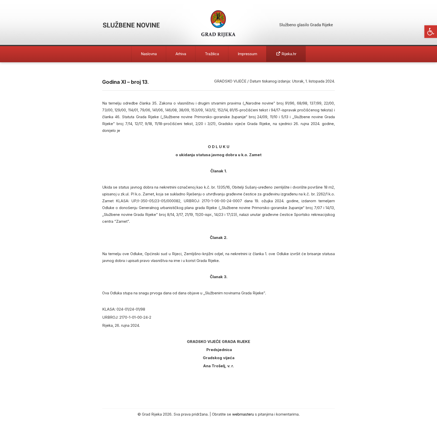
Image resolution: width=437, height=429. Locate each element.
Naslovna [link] (149, 53)
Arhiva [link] (181, 53)
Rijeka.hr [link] (288, 53)
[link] (430, 31)
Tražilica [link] (212, 53)
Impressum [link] (247, 53)
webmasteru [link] (243, 414)
